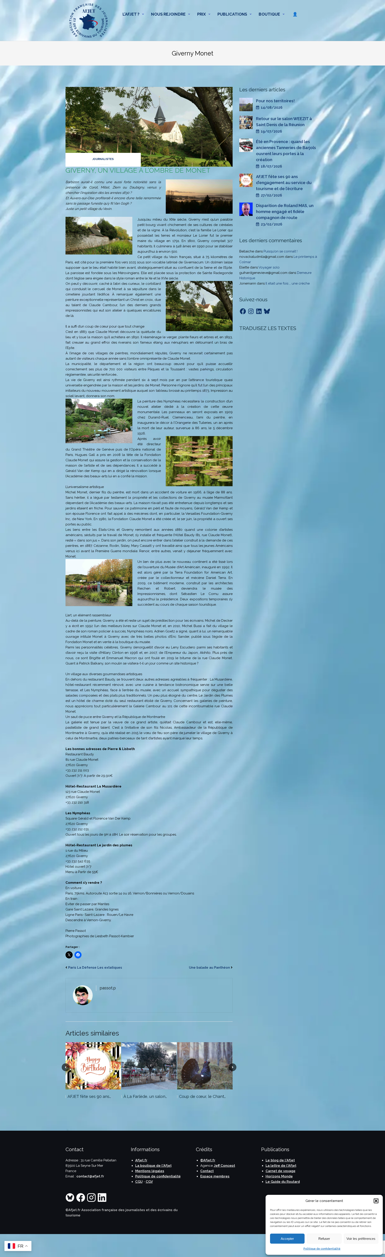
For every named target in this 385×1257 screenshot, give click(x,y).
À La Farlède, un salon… (145, 1096)
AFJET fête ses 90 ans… (89, 1096)
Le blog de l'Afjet (280, 1160)
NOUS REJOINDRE (168, 14)
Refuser (324, 1239)
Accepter (287, 1239)
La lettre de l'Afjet (281, 1166)
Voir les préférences (360, 1239)
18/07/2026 (270, 166)
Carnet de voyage (280, 1171)
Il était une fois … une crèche (288, 283)
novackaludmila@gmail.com (261, 257)
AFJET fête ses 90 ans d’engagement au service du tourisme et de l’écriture (283, 182)
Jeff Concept (224, 1166)
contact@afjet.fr (90, 1176)
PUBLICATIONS (232, 14)
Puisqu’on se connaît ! (280, 251)
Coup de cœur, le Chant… (202, 1096)
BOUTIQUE (269, 14)
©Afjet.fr (207, 1160)
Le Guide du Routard (283, 1182)
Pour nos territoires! (275, 100)
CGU (139, 1182)
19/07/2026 (270, 131)
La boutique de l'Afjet (153, 1166)
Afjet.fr (141, 1160)
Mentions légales (149, 1171)
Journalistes (103, 159)
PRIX (201, 14)
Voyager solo (269, 267)
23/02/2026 (270, 224)
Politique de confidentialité (321, 1248)
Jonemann (247, 283)
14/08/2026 (271, 107)
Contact (207, 1171)
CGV (149, 1182)
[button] (376, 1201)
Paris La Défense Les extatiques (95, 968)
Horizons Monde (279, 1176)
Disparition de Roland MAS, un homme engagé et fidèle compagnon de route (284, 211)
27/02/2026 (270, 195)
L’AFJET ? (131, 14)
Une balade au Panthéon (209, 968)
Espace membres (214, 1176)
